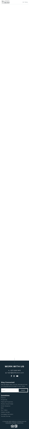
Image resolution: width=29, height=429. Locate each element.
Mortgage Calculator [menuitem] (7, 414)
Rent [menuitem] (2, 408)
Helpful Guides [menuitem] (5, 412)
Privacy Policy (20, 422)
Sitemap (14, 422)
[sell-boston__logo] (6, 2)
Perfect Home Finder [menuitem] (7, 404)
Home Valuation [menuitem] (5, 406)
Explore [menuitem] (3, 397)
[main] (14, 180)
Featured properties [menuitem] (7, 401)
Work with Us (14, 366)
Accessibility (8, 422)
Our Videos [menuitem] (4, 410)
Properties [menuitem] (4, 399)
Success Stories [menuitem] (5, 416)
